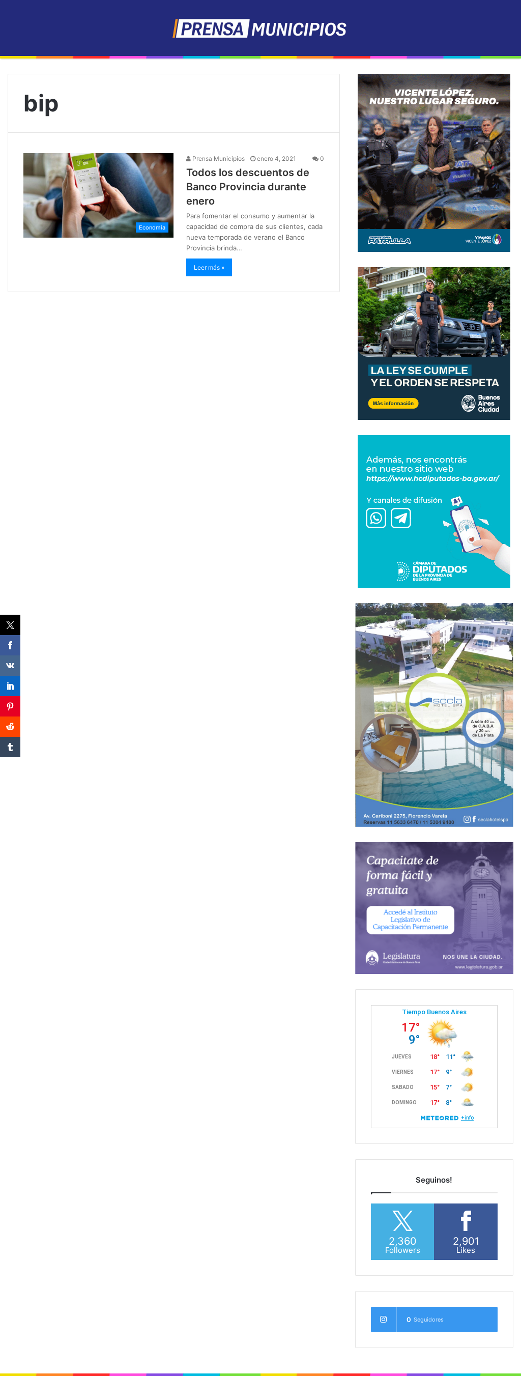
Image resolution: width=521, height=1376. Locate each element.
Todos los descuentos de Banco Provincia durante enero (247, 186)
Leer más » (209, 267)
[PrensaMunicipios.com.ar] (261, 28)
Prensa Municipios (218, 158)
